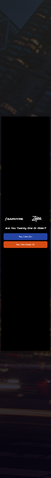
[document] (25, 239)
